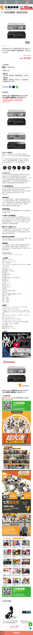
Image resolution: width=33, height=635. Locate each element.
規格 (4, 67)
